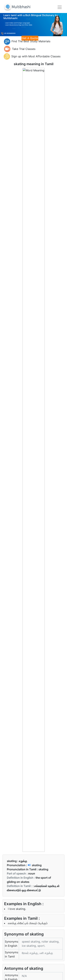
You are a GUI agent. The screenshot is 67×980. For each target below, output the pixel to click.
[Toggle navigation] (59, 7)
